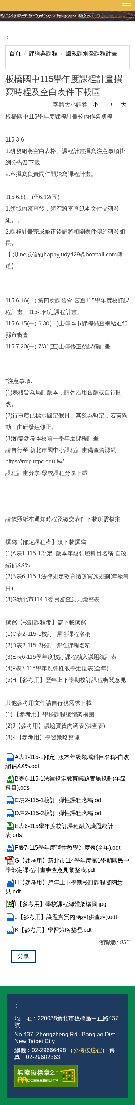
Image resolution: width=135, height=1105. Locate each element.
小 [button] (95, 105)
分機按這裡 (87, 1050)
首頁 (15, 53)
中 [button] (109, 105)
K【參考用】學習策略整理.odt (53, 930)
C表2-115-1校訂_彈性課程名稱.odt (59, 800)
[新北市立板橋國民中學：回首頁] (67, 15)
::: (7, 37)
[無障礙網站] (46, 1076)
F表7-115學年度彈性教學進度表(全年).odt (67, 848)
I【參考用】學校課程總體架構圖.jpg (61, 904)
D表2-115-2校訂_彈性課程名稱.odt (59, 813)
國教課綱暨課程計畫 (91, 53)
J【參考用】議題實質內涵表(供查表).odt (66, 917)
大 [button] (123, 105)
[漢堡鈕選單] (67, 5)
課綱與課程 (43, 53)
